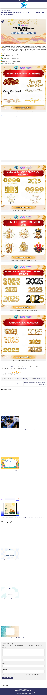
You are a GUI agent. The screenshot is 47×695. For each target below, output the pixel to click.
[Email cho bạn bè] (9, 374)
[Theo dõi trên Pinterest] (26, 0)
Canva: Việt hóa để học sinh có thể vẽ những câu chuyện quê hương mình (18, 429)
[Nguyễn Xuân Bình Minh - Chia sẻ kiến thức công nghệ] (23, 5)
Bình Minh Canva (14, 366)
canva (35, 378)
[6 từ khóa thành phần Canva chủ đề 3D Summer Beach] (23, 619)
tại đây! (25, 368)
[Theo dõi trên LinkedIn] (27, 0)
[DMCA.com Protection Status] (4, 685)
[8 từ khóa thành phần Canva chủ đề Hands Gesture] (23, 541)
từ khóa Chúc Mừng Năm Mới (31, 379)
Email (3, 663)
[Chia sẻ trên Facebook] (4, 374)
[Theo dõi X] (21, 0)
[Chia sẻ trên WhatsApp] (2, 374)
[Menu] (2, 5)
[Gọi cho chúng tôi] (25, 0)
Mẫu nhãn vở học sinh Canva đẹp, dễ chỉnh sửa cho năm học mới (16, 470)
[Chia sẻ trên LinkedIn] (13, 374)
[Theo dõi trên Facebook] (18, 0)
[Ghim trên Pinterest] (11, 374)
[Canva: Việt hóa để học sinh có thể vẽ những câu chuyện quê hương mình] (23, 409)
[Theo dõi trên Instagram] (19, 0)
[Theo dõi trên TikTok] (20, 0)
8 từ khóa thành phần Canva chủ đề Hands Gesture (13, 560)
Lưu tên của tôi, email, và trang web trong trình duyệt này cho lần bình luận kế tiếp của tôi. (23, 674)
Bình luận (4, 647)
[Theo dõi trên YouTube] (28, 0)
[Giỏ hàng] (45, 5)
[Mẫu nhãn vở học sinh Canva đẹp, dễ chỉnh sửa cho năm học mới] (23, 450)
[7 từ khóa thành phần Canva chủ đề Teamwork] (23, 580)
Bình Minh (15, 16)
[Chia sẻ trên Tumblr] (15, 374)
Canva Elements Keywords (6, 10)
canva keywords (10, 379)
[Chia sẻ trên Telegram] (17, 374)
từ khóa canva (39, 378)
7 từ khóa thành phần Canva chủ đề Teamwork (11, 599)
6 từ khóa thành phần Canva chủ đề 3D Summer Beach (13, 637)
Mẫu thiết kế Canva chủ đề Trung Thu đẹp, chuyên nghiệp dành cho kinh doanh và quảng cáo (22, 517)
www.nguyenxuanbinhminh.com (26, 693)
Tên (3, 658)
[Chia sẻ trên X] (6, 374)
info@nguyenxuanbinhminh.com (25, 690)
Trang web (4, 669)
